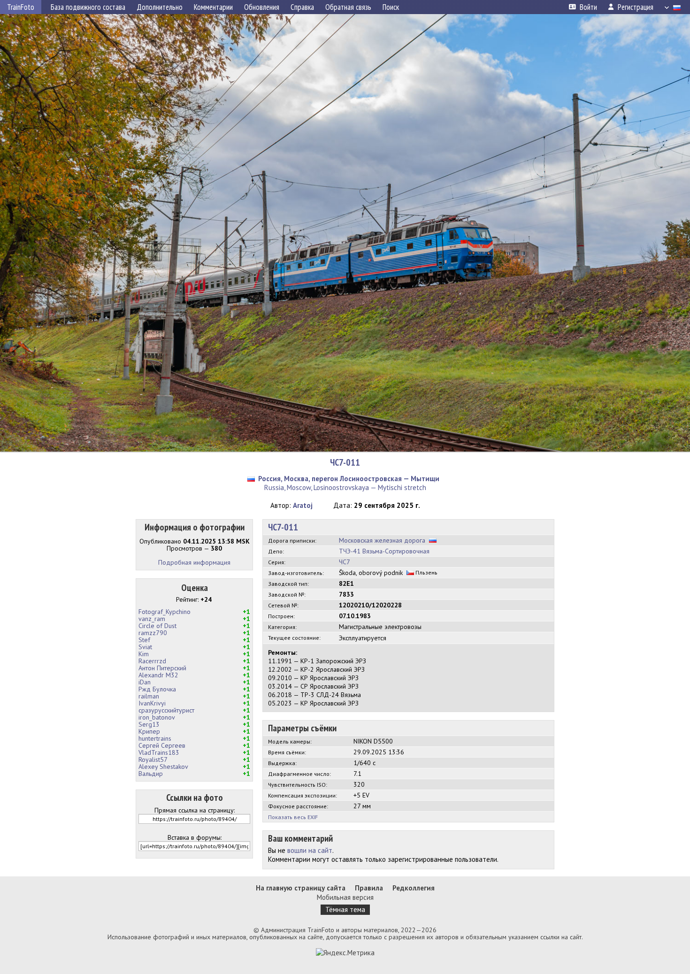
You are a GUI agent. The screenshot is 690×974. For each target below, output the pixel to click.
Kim (143, 654)
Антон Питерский (162, 668)
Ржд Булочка (157, 689)
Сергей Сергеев (161, 745)
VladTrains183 (158, 752)
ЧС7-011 (345, 462)
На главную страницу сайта (300, 887)
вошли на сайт (309, 850)
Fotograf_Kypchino (164, 611)
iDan (144, 682)
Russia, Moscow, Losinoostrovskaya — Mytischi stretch (345, 487)
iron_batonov (156, 717)
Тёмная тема (345, 909)
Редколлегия (413, 887)
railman (148, 696)
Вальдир (150, 773)
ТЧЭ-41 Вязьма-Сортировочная (384, 551)
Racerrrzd (152, 661)
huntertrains (154, 738)
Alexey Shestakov (163, 766)
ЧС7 (344, 562)
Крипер (149, 731)
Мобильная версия (345, 897)
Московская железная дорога (382, 540)
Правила (369, 887)
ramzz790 (152, 633)
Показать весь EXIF (293, 817)
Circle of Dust (157, 625)
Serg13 (149, 724)
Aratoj (303, 505)
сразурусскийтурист (166, 710)
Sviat (145, 647)
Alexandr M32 (158, 675)
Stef (144, 640)
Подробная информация (194, 562)
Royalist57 (153, 759)
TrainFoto (20, 7)
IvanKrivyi (152, 703)
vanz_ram (151, 618)
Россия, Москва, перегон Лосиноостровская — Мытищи (348, 478)
